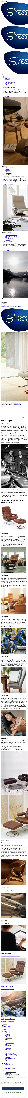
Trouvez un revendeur (11, 1072)
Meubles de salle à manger (15, 306)
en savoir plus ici (17, 404)
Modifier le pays (10, 1064)
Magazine (8, 171)
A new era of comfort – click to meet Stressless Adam (13, 401)
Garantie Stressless (10, 1075)
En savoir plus (6, 96)
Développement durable (11, 236)
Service (8, 237)
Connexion (13, 313)
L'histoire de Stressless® (11, 235)
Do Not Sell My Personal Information (13, 1092)
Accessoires (9, 83)
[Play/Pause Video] (23, 417)
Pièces (7, 169)
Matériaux (8, 170)
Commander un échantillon (12, 1074)
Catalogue (8, 1073)
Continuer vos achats (16, 322)
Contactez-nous (9, 1077)
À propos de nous (7, 232)
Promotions (8, 173)
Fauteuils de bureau (10, 82)
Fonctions (8, 84)
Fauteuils (8, 78)
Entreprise (8, 240)
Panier (12, 311)
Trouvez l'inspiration (8, 184)
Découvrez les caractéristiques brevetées (10, 859)
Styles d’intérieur (10, 167)
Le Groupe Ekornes (10, 1068)
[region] (13, 1087)
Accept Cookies (12, 1088)
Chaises (8, 80)
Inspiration (6, 166)
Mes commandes (15, 312)
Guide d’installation (10, 238)
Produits (5, 76)
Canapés (8, 79)
